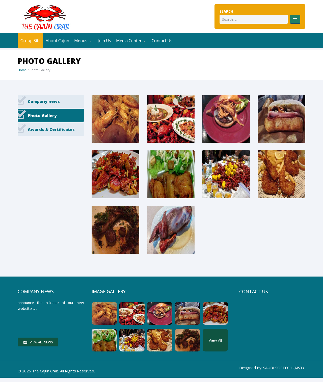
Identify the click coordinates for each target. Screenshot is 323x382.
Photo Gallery (138, 47)
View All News (41, 342)
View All (215, 340)
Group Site (30, 40)
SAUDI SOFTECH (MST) (283, 367)
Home (22, 70)
